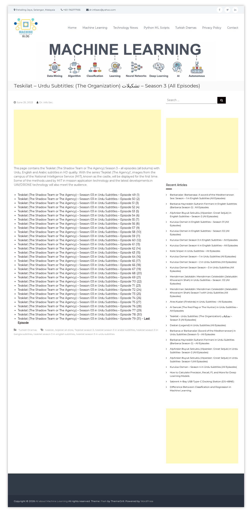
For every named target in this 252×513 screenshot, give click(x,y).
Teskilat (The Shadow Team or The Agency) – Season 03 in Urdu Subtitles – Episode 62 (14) (79, 248)
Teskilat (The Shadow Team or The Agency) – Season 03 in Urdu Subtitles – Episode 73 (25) (79, 294)
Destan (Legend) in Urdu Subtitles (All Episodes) (198, 325)
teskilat (49, 329)
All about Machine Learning (51, 501)
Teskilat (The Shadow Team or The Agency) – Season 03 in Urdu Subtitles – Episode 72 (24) (79, 289)
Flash (104, 501)
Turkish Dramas (185, 27)
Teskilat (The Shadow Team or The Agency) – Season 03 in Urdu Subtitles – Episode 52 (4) (78, 207)
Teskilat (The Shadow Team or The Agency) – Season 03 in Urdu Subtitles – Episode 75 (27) (79, 302)
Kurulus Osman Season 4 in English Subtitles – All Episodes (204, 245)
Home (72, 27)
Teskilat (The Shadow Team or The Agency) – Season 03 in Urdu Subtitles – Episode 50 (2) (79, 199)
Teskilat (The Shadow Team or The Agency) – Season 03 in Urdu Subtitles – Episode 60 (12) (79, 240)
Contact (232, 27)
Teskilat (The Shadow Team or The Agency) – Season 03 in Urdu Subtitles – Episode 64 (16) (79, 256)
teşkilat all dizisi (64, 329)
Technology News (125, 27)
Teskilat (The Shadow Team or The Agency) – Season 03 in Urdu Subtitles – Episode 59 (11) (79, 236)
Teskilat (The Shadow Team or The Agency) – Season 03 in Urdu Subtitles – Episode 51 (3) (78, 203)
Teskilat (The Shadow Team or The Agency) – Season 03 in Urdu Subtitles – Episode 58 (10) (79, 232)
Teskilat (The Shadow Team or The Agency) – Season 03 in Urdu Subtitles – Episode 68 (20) (80, 273)
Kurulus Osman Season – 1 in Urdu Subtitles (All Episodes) (203, 256)
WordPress (147, 501)
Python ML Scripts (156, 27)
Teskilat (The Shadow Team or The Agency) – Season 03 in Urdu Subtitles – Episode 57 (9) (79, 228)
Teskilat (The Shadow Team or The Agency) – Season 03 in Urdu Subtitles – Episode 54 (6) (78, 215)
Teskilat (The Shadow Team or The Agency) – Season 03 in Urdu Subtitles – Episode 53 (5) (78, 211)
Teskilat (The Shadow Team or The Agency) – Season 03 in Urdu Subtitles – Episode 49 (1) (78, 195)
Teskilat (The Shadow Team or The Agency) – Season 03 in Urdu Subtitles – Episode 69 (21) (79, 277)
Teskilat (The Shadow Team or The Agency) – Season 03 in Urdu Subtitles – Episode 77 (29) (80, 310)
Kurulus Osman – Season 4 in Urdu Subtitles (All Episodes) (203, 366)
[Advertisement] (87, 137)
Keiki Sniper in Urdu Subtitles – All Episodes (195, 250)
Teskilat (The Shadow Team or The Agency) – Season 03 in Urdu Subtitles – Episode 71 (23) (79, 285)
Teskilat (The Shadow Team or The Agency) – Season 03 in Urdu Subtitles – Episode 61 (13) (79, 244)
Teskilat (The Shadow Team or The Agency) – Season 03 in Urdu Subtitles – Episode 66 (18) (79, 265)
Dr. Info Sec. (46, 102)
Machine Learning (94, 27)
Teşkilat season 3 (84, 329)
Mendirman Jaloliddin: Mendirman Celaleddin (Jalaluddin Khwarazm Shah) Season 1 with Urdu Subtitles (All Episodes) (203, 293)
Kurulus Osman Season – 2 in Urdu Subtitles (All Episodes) (203, 261)
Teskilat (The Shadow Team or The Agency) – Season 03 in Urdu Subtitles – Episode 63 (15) (79, 252)
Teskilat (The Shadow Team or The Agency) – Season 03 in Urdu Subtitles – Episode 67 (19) (79, 269)
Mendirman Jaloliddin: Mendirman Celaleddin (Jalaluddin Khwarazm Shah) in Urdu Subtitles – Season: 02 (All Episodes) (203, 280)
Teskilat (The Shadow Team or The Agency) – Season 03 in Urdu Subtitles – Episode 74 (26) (79, 298)
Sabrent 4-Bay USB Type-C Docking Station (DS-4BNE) (202, 381)
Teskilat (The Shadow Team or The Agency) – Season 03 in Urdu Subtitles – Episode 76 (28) (80, 306)
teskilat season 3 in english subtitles (54, 334)
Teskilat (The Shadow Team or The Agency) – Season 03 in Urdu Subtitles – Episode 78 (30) (80, 314)
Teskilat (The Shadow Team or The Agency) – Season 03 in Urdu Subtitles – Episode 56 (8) (79, 223)
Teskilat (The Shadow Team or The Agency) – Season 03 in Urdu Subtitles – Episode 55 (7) (78, 219)
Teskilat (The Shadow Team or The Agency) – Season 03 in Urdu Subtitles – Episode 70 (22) (80, 281)
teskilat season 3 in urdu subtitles (95, 334)
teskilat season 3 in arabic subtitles (115, 329)
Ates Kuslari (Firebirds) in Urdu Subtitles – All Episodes (201, 301)
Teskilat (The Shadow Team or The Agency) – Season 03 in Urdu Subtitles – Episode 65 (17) (79, 261)
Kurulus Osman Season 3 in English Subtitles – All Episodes (204, 239)
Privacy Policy (211, 27)
